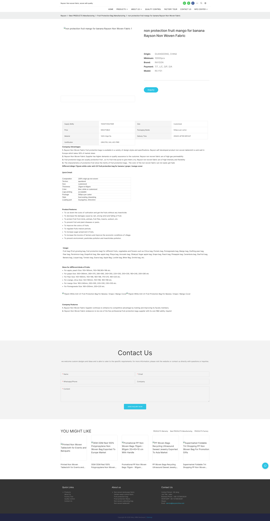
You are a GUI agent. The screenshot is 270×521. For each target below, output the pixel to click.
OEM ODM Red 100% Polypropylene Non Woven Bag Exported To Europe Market (103, 466)
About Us (67, 494)
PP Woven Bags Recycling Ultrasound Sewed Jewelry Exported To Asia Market (164, 466)
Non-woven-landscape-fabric (124, 492)
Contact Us (68, 501)
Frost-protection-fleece (122, 499)
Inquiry (151, 90)
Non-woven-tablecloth (122, 503)
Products (67, 492)
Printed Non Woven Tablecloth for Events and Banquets (72, 466)
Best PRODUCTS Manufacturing (81, 16)
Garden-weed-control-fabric (124, 494)
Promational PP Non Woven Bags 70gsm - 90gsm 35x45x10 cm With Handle (134, 466)
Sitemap (149, 517)
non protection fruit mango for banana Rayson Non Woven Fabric (154, 16)
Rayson (63, 16)
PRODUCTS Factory (201, 431)
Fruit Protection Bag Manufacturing (111, 16)
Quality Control (69, 499)
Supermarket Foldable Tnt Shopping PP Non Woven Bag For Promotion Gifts (194, 466)
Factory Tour (68, 496)
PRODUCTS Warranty (160, 431)
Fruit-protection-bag (121, 496)
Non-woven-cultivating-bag (123, 501)
